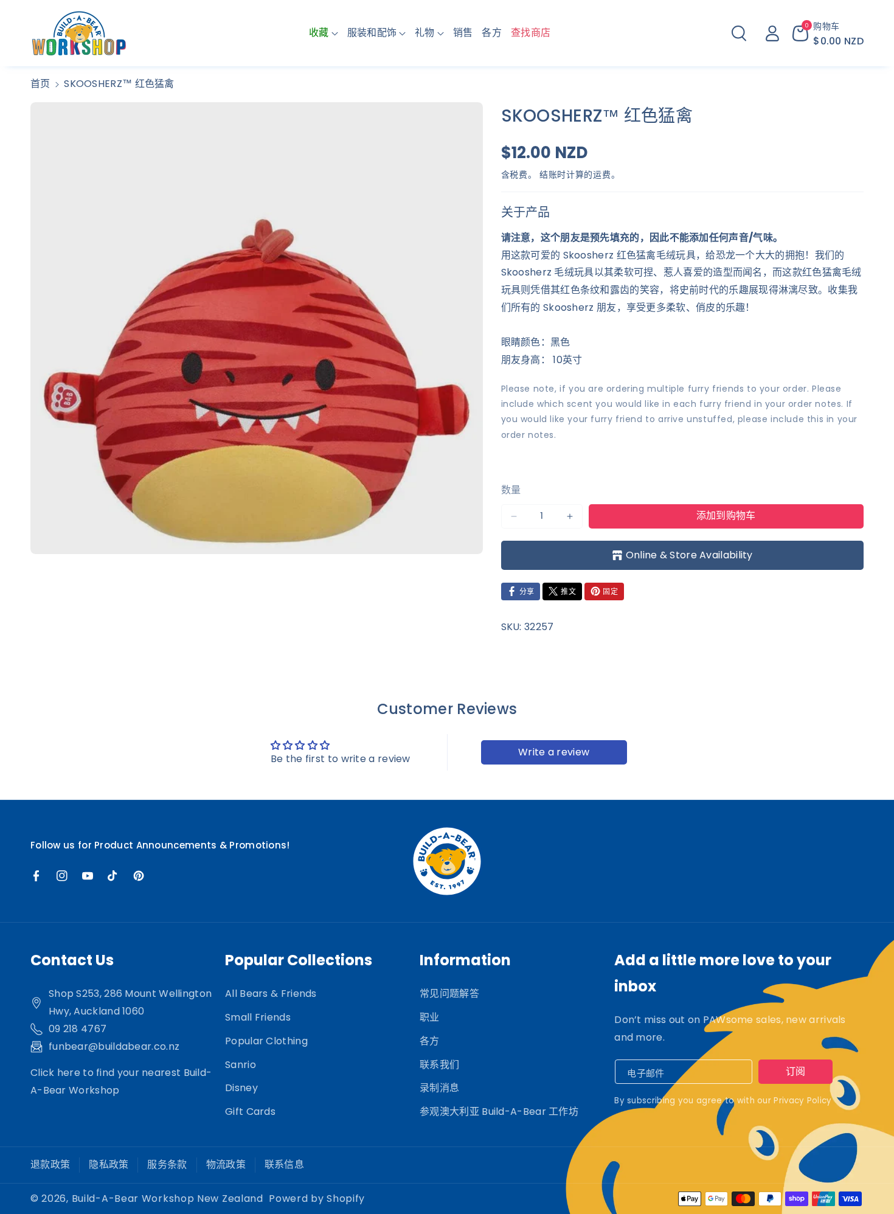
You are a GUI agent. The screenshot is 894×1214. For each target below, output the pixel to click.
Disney (241, 1088)
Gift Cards (250, 1112)
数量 (511, 490)
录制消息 (439, 1088)
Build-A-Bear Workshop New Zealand (167, 1198)
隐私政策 (108, 1164)
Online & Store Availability (689, 555)
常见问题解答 (449, 994)
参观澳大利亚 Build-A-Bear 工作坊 (499, 1112)
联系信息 (284, 1164)
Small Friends (258, 1017)
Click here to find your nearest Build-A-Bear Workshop (121, 1081)
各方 (430, 1041)
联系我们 (439, 1065)
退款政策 (50, 1164)
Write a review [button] (553, 752)
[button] (323, 33)
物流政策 (226, 1164)
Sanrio (240, 1065)
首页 (40, 84)
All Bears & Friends (271, 994)
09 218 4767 (77, 1029)
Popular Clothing (266, 1041)
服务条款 (167, 1164)
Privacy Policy (802, 1100)
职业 (430, 1017)
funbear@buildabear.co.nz (114, 1046)
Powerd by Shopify (317, 1198)
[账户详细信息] (772, 33)
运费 (602, 174)
